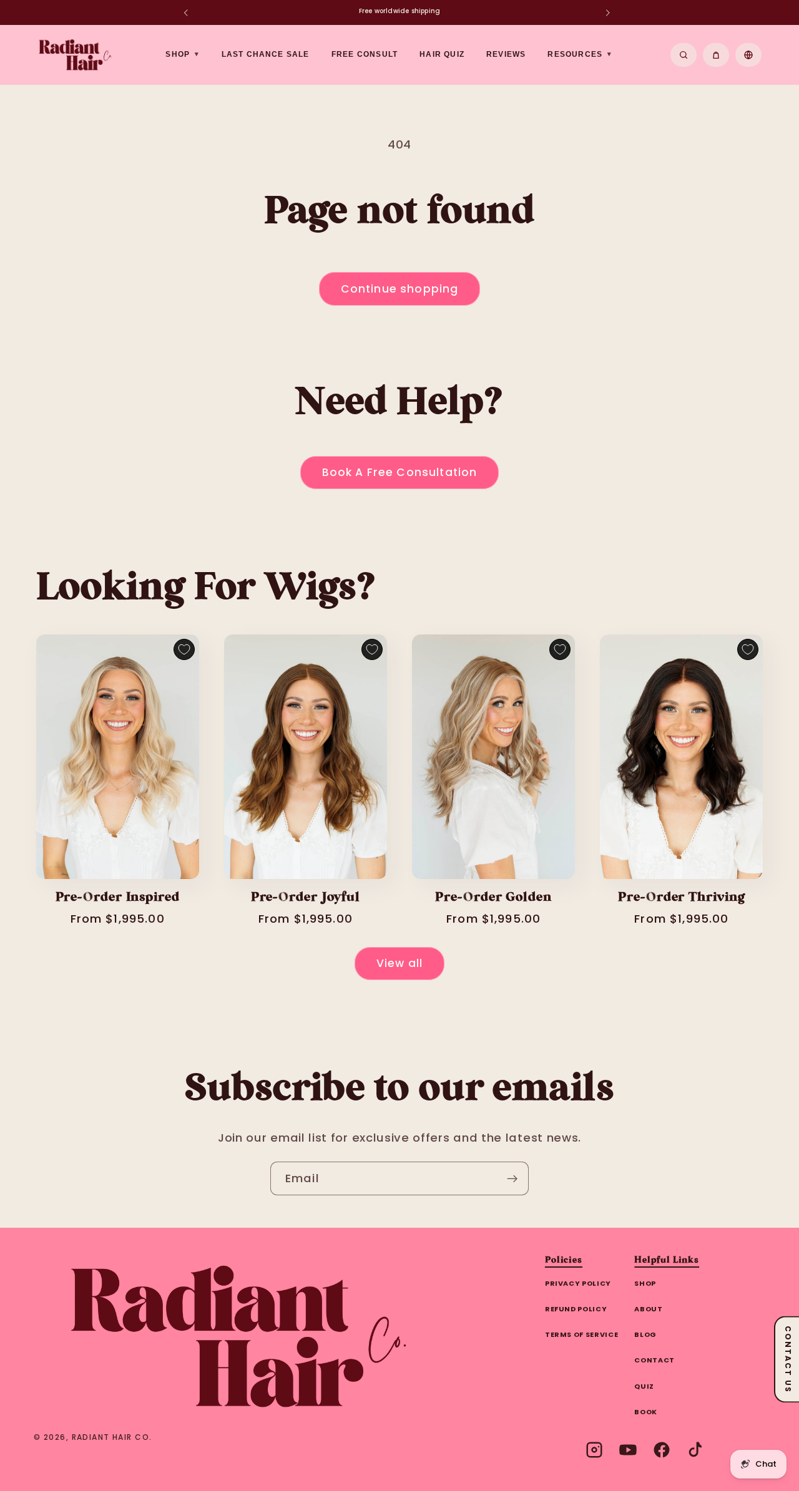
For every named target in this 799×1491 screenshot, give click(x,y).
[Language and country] (748, 55)
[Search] (683, 55)
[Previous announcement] (185, 12)
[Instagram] (594, 1449)
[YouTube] (627, 1449)
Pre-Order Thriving (681, 897)
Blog (645, 1334)
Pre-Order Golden (493, 897)
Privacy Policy (578, 1283)
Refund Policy (576, 1309)
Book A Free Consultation (400, 472)
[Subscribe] (512, 1178)
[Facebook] (661, 1449)
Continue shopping (400, 288)
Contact (654, 1360)
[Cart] (716, 55)
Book (645, 1412)
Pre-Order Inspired (118, 897)
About (648, 1309)
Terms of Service (582, 1334)
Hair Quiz (441, 54)
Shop (645, 1283)
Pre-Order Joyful (305, 897)
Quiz (644, 1386)
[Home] (239, 1336)
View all (399, 963)
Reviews (506, 54)
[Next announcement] (607, 12)
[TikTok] (695, 1449)
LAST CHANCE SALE (266, 54)
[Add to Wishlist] (184, 649)
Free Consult (364, 54)
